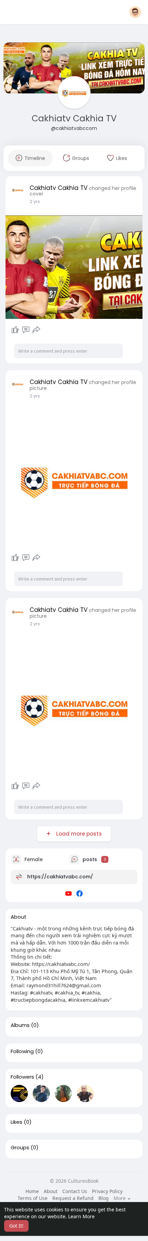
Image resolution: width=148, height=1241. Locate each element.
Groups (20, 1147)
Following (22, 1051)
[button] (135, 12)
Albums (20, 1025)
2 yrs (35, 201)
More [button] (120, 1198)
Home (32, 1191)
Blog (103, 1198)
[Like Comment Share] (26, 330)
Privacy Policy (107, 1191)
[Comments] (25, 330)
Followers (22, 1077)
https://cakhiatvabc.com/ (60, 876)
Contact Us (74, 1191)
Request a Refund (73, 1198)
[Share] (36, 330)
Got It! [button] (16, 1225)
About (50, 1191)
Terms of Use (32, 1198)
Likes (16, 1122)
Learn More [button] (81, 1216)
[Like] (15, 330)
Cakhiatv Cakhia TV (74, 118)
